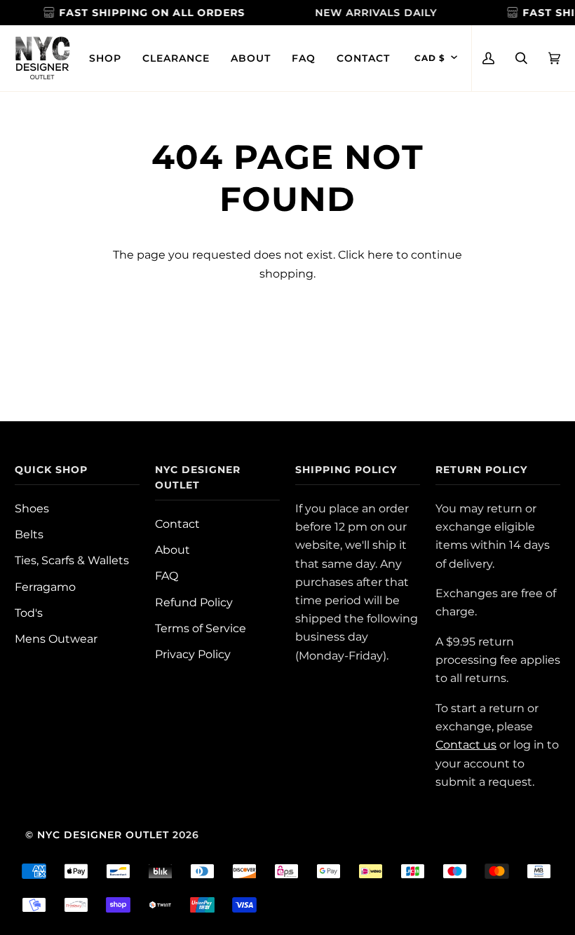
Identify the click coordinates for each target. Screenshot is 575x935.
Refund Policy (194, 602)
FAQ (166, 575)
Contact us (465, 744)
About (172, 549)
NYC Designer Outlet (103, 834)
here (380, 254)
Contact (177, 524)
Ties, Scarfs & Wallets (72, 560)
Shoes (32, 508)
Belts (29, 534)
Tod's (29, 613)
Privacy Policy (193, 654)
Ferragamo (45, 587)
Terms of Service (200, 628)
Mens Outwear (56, 639)
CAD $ (429, 58)
